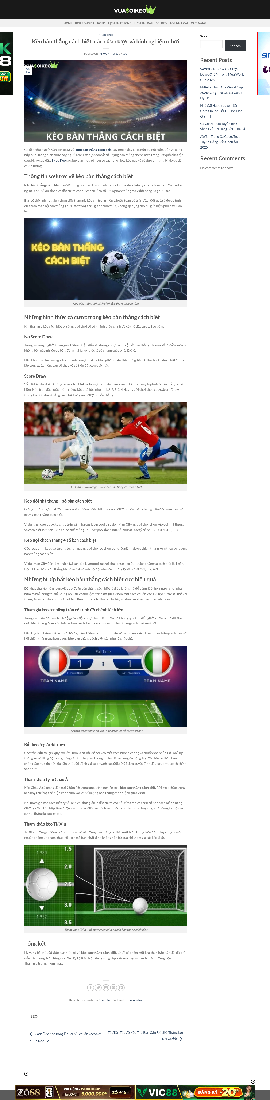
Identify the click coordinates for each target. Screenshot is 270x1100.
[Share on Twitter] (98, 987)
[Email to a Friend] (106, 987)
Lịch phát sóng (119, 23)
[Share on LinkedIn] (121, 987)
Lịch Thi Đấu (143, 23)
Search (204, 36)
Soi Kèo (161, 23)
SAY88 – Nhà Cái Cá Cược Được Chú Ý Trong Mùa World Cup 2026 (222, 74)
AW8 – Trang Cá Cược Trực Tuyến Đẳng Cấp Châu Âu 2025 (220, 141)
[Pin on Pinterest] (113, 987)
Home (68, 23)
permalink (136, 1000)
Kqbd (101, 23)
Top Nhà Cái (179, 23)
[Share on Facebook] (90, 987)
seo (125, 53)
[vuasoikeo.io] (135, 9)
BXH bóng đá (84, 23)
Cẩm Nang (198, 23)
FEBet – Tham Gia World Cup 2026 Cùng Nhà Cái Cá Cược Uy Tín (221, 92)
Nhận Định (106, 35)
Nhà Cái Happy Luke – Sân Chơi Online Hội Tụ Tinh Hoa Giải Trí (221, 110)
